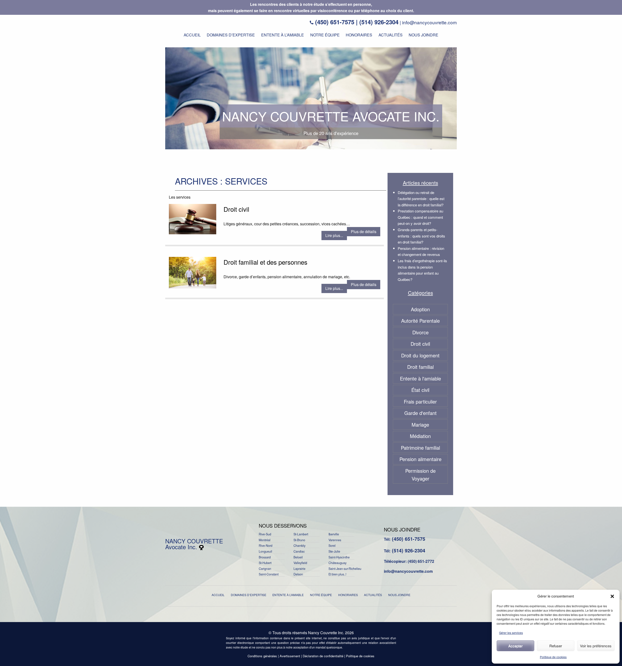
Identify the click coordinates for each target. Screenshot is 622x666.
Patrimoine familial (420, 447)
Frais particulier (420, 401)
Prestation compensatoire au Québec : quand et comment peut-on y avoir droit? (420, 217)
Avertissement (290, 656)
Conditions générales (262, 656)
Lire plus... (334, 235)
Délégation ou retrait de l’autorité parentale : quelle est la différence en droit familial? (421, 198)
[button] (612, 596)
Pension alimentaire (420, 459)
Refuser (555, 645)
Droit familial (420, 366)
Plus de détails (363, 231)
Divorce (420, 332)
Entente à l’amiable (282, 35)
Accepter (515, 645)
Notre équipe (325, 35)
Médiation (420, 435)
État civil (420, 389)
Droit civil (236, 208)
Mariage (420, 424)
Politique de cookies (553, 657)
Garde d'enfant (420, 412)
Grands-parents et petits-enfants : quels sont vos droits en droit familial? (421, 235)
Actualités (391, 35)
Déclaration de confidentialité (323, 656)
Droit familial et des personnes (265, 261)
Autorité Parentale (420, 320)
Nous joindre (423, 35)
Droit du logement (420, 355)
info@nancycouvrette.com (429, 22)
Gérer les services (511, 633)
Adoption (420, 309)
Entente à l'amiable (420, 378)
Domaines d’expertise (231, 35)
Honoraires (359, 35)
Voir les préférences (596, 645)
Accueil (192, 35)
